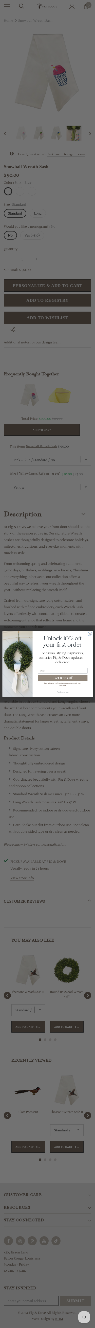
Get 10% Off (62, 677)
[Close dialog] (90, 634)
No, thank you (62, 692)
